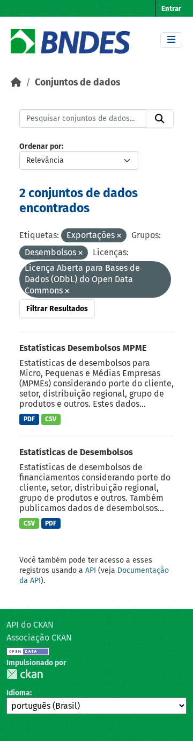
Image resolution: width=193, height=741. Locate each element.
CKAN (24, 674)
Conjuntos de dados (77, 82)
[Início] (16, 82)
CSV (50, 419)
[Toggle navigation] (171, 40)
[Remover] (119, 236)
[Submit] (160, 118)
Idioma (18, 692)
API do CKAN (30, 625)
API (90, 570)
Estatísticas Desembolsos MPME (82, 348)
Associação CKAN (39, 637)
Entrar (171, 8)
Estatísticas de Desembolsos (76, 452)
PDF (29, 419)
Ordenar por (40, 146)
